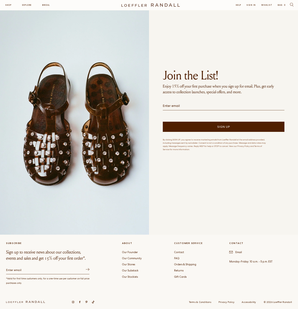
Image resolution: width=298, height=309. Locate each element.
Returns (178, 270)
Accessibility (249, 302)
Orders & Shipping (185, 264)
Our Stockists (130, 277)
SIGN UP (223, 127)
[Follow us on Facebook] (79, 302)
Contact (179, 252)
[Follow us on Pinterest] (86, 302)
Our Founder (130, 252)
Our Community (132, 258)
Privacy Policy (226, 302)
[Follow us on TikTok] (93, 302)
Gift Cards (180, 277)
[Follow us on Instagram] (73, 302)
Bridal (46, 5)
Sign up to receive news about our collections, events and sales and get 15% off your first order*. (46, 255)
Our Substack (130, 270)
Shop (8, 5)
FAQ (176, 258)
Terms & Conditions (200, 302)
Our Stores (128, 264)
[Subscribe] (87, 270)
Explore (27, 5)
